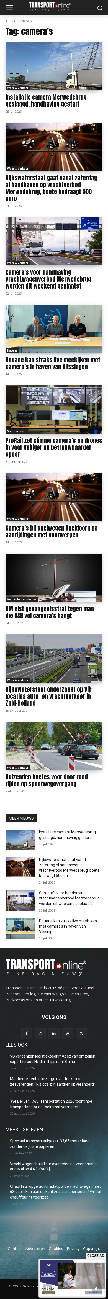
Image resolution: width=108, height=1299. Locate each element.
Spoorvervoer (16, 431)
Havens (12, 350)
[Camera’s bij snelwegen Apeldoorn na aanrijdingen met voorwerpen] (54, 497)
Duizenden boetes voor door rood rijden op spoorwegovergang (47, 780)
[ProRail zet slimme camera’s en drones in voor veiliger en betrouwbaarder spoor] (54, 409)
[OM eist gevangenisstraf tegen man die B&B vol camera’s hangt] (54, 578)
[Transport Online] (54, 6)
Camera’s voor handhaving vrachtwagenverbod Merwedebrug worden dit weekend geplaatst (48, 279)
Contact (15, 1248)
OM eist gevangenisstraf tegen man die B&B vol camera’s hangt (50, 612)
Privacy (73, 1248)
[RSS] (67, 1033)
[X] (81, 1033)
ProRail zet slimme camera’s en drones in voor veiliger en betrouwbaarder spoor (54, 447)
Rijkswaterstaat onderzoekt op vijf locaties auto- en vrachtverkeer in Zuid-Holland (49, 696)
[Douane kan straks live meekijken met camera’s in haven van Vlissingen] (54, 329)
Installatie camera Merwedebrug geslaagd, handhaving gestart (46, 100)
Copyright (91, 1248)
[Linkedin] (53, 1033)
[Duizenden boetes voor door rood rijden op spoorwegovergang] (54, 746)
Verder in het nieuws (22, 599)
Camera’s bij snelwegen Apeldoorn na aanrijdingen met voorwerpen (52, 531)
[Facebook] (26, 1033)
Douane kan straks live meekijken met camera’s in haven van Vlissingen (53, 363)
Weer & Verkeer (17, 88)
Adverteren (35, 1248)
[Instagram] (40, 1033)
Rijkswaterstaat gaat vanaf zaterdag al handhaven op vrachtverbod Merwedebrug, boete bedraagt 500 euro (51, 188)
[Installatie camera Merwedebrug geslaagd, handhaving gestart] (54, 66)
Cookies (56, 1248)
